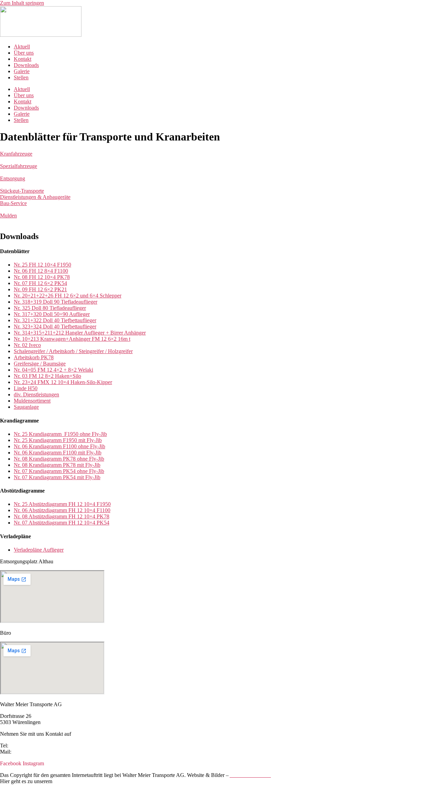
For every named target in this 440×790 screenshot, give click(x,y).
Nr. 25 (21, 504)
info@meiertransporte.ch (39, 752)
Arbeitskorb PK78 (34, 357)
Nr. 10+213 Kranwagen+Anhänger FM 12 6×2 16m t (72, 339)
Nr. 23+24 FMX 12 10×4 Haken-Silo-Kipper (63, 382)
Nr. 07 (21, 523)
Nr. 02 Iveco (27, 345)
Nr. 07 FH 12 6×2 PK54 (40, 283)
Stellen (21, 77)
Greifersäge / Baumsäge (40, 363)
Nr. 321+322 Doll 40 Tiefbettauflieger (55, 320)
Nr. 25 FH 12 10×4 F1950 (42, 265)
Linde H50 (25, 388)
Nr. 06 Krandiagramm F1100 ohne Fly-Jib (59, 446)
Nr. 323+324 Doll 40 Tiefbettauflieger (55, 326)
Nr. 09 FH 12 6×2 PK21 (40, 289)
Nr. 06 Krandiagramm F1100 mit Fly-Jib (57, 452)
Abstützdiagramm (48, 504)
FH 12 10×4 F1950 (89, 504)
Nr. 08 (21, 516)
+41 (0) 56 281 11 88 (33, 745)
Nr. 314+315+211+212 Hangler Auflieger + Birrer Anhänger (80, 333)
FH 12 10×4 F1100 (88, 510)
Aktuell (22, 46)
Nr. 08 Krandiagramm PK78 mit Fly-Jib (57, 465)
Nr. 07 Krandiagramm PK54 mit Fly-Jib (57, 477)
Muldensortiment (32, 401)
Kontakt (22, 59)
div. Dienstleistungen (36, 394)
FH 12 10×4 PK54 (88, 523)
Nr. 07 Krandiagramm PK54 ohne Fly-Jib (59, 471)
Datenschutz (67, 781)
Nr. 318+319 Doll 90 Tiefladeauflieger (55, 302)
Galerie (22, 71)
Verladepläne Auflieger (39, 550)
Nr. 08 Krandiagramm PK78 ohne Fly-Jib (59, 459)
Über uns (24, 53)
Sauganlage (26, 407)
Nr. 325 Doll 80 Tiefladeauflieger (50, 308)
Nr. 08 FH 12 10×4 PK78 (42, 277)
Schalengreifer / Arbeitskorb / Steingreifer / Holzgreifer (73, 351)
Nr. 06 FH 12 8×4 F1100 (41, 271)
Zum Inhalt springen (22, 3)
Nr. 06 (21, 510)
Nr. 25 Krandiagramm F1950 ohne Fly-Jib (60, 434)
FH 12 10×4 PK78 (88, 516)
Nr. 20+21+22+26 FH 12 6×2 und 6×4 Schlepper (67, 295)
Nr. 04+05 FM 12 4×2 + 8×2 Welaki (53, 370)
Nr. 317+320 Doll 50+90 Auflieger (52, 314)
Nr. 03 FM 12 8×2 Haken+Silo (47, 376)
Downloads (26, 65)
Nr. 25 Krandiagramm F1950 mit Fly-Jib (58, 440)
